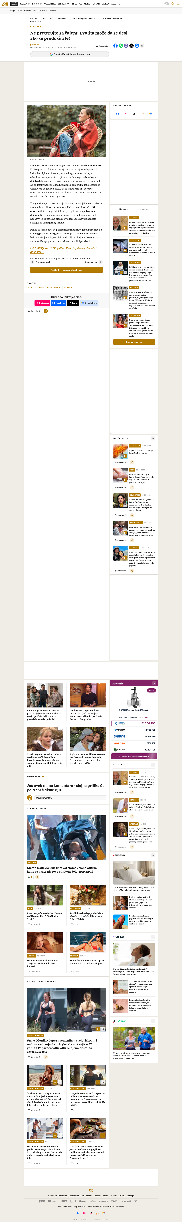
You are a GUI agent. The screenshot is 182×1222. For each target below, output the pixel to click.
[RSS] (142, 114)
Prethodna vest (43, 262)
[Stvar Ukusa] (138, 1201)
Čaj (30, 288)
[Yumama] (125, 1201)
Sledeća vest (91, 262)
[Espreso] (64, 1201)
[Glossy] (82, 1201)
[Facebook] (117, 114)
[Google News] (151, 114)
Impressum (62, 1207)
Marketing (72, 1207)
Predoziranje (53, 288)
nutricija (39, 288)
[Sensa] (114, 1201)
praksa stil (34, 45)
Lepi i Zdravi (47, 18)
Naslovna (34, 18)
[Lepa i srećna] (92, 1201)
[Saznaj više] (153, 855)
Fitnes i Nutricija (62, 18)
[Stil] (5, 3)
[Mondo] (52, 1201)
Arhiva (89, 1207)
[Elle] (73, 1201)
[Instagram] (126, 114)
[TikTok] (134, 114)
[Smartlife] (103, 1201)
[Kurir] (42, 1201)
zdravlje (68, 288)
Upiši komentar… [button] (44, 798)
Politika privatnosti (101, 1207)
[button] (102, 46)
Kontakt (81, 1207)
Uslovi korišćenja (117, 1207)
